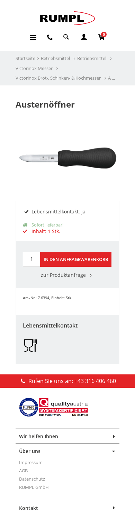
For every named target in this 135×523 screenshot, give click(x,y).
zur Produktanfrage (64, 275)
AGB (23, 470)
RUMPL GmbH (34, 487)
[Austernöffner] (67, 145)
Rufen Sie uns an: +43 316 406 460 (71, 381)
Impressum (31, 462)
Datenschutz (32, 479)
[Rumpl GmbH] (67, 18)
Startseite (25, 58)
